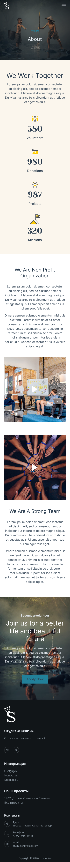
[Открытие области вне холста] (64, 6)
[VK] (7, 750)
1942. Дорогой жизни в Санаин (27, 798)
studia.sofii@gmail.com (25, 845)
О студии (11, 771)
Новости (10, 775)
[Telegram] (16, 750)
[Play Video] (35, 389)
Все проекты (13, 802)
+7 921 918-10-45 (23, 835)
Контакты (11, 780)
